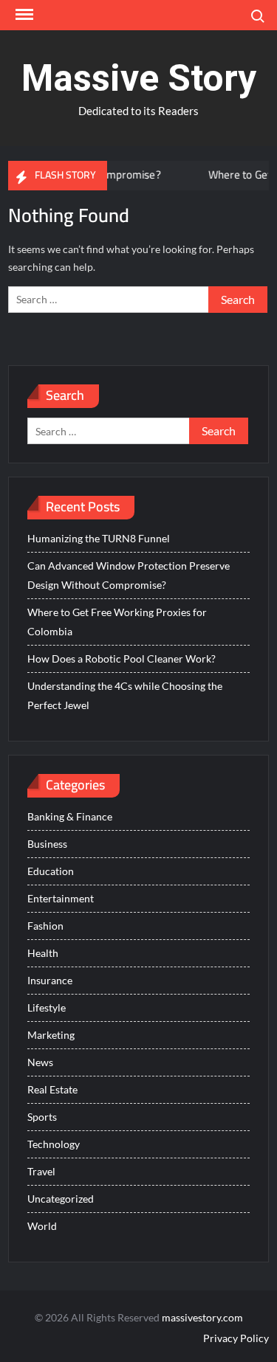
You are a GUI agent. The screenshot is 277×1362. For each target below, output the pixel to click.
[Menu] (23, 15)
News (40, 1062)
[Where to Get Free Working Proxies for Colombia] (180, 174)
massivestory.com (202, 1317)
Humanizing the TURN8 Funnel (98, 538)
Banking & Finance (69, 816)
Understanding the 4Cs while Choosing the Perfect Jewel (124, 695)
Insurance (49, 980)
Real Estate (52, 1089)
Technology (53, 1144)
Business (47, 843)
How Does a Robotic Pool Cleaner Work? (121, 658)
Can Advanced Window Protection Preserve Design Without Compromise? (128, 575)
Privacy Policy (236, 1338)
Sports (42, 1116)
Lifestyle (46, 1007)
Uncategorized (60, 1198)
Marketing (51, 1035)
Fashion (45, 925)
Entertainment (60, 898)
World (42, 1226)
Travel (41, 1171)
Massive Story (138, 78)
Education (50, 871)
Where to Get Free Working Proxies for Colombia (117, 621)
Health (42, 953)
